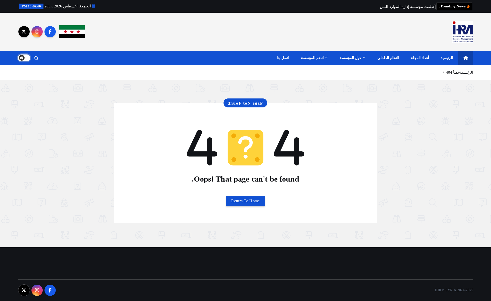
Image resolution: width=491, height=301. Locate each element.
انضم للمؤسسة (312, 58)
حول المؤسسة (351, 58)
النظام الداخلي (388, 58)
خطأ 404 (453, 72)
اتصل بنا (283, 58)
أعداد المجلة (420, 58)
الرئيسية (447, 58)
